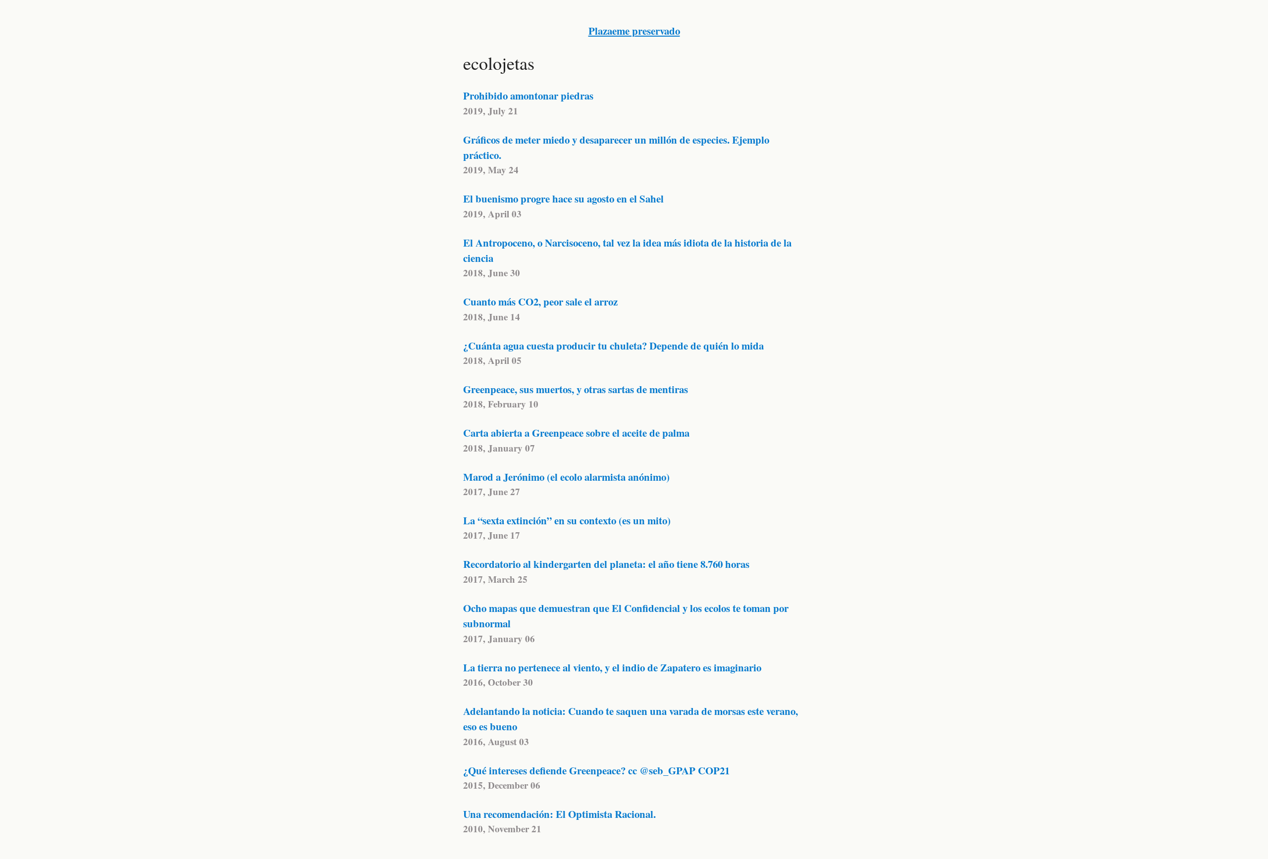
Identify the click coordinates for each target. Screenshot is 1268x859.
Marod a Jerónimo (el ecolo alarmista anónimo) (566, 476)
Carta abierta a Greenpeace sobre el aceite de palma (576, 432)
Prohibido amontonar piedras (528, 95)
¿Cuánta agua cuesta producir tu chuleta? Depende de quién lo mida (613, 345)
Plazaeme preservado (634, 30)
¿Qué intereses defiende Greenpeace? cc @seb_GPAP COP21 (596, 770)
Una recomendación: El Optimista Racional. (559, 814)
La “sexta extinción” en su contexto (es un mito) (567, 520)
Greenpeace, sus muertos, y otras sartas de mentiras (575, 389)
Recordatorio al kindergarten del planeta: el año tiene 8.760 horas (606, 563)
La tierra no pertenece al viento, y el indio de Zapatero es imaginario (612, 667)
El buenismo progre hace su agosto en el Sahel (563, 198)
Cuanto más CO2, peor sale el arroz (540, 301)
